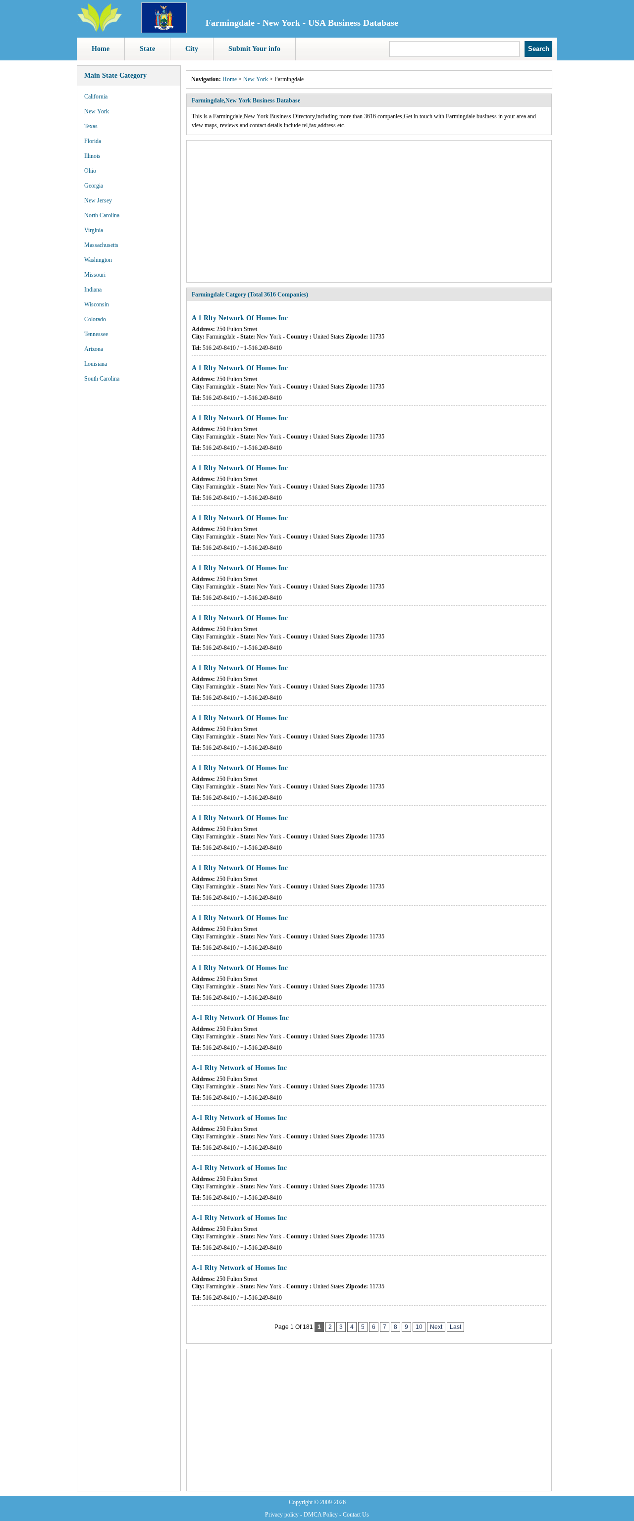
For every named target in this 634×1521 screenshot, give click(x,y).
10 (419, 1327)
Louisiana (95, 363)
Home (100, 48)
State (147, 48)
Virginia (93, 230)
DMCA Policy (321, 1514)
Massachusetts (101, 245)
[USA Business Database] (99, 30)
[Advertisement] (128, 539)
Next (436, 1327)
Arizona (93, 348)
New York (96, 111)
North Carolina (101, 215)
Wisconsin (96, 304)
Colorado (95, 319)
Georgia (93, 185)
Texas (91, 126)
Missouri (95, 274)
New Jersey (98, 200)
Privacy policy (282, 1514)
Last (455, 1327)
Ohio (90, 170)
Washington (98, 259)
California (95, 96)
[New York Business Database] (164, 31)
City (191, 48)
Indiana (93, 289)
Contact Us (356, 1514)
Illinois (92, 155)
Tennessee (96, 334)
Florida (92, 141)
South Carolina (101, 378)
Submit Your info (254, 48)
